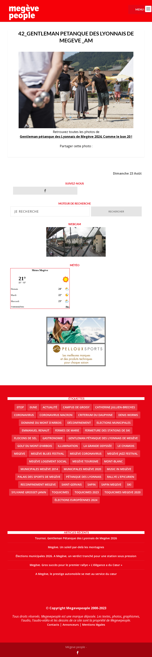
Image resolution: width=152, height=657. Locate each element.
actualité (50, 407)
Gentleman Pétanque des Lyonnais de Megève (103, 438)
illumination (68, 446)
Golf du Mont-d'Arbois (34, 446)
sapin (91, 484)
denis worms (128, 415)
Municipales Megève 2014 (39, 469)
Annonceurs (71, 624)
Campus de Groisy (76, 407)
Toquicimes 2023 (87, 492)
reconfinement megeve (38, 484)
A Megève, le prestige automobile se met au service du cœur (76, 574)
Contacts (53, 624)
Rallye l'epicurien (120, 477)
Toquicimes (60, 492)
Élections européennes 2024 (76, 500)
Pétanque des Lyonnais (83, 477)
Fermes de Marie (67, 430)
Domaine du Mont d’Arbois (41, 423)
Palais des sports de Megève (39, 477)
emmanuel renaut (35, 430)
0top (20, 407)
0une (33, 407)
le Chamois (126, 446)
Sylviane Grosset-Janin (28, 492)
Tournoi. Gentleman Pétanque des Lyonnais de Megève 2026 (76, 538)
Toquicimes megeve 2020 (122, 492)
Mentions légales (93, 624)
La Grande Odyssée (98, 446)
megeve (19, 453)
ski (129, 484)
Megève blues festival (47, 453)
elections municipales (114, 423)
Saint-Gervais (72, 484)
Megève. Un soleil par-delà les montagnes (76, 547)
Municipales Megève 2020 (82, 469)
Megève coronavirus (86, 453)
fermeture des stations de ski (107, 430)
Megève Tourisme (85, 461)
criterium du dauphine (95, 415)
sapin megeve (111, 484)
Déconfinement (79, 423)
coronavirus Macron (56, 415)
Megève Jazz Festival (122, 453)
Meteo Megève (40, 270)
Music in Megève (119, 469)
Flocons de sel (25, 438)
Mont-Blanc (113, 461)
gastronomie (53, 438)
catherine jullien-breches (115, 407)
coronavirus (24, 415)
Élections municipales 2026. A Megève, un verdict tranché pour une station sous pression (76, 556)
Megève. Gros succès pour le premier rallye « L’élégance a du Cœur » (76, 565)
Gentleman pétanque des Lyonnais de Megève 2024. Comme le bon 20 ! (76, 136)
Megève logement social (48, 461)
